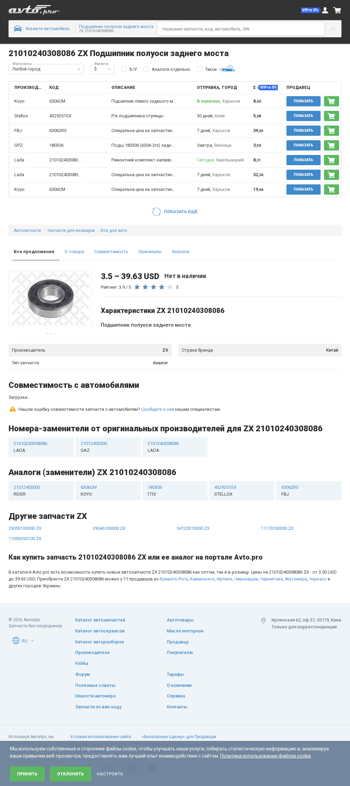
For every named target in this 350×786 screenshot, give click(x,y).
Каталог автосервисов (100, 630)
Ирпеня (224, 552)
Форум (82, 674)
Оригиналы (150, 251)
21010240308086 (66, 159)
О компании (179, 684)
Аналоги (180, 251)
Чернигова (271, 552)
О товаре (74, 251)
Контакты (177, 706)
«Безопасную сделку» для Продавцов (179, 736)
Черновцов (246, 552)
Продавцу (177, 641)
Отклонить (70, 774)
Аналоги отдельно (171, 69)
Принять (27, 774)
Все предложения (34, 251)
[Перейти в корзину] (337, 10)
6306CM (57, 101)
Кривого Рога (174, 552)
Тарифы (175, 674)
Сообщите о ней (157, 382)
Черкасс (318, 552)
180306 (56, 145)
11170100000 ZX (277, 502)
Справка (176, 695)
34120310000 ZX (193, 502)
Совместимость (111, 251)
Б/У (133, 69)
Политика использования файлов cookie (265, 756)
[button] (311, 10)
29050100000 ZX (25, 502)
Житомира (296, 552)
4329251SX (60, 115)
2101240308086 (163, 421)
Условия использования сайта (100, 736)
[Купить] (331, 101)
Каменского (202, 552)
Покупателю (180, 652)
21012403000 (94, 421)
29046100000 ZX (109, 502)
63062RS (58, 130)
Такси (211, 69)
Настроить (110, 774)
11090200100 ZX (25, 512)
